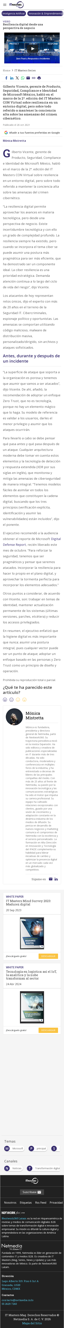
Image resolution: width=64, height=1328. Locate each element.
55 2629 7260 (9, 1303)
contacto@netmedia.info (17, 1300)
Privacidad (56, 1202)
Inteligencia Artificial (14, 13)
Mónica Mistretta (14, 140)
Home (6, 70)
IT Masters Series (25, 70)
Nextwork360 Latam (14, 1218)
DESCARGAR (48, 956)
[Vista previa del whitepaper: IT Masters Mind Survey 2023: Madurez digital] (32, 933)
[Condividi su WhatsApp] (23, 78)
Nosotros (10, 1202)
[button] (5, 4)
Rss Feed (40, 1202)
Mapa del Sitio (32, 1323)
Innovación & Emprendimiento (45, 13)
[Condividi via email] (28, 78)
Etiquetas (26, 1202)
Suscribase (30, 1192)
